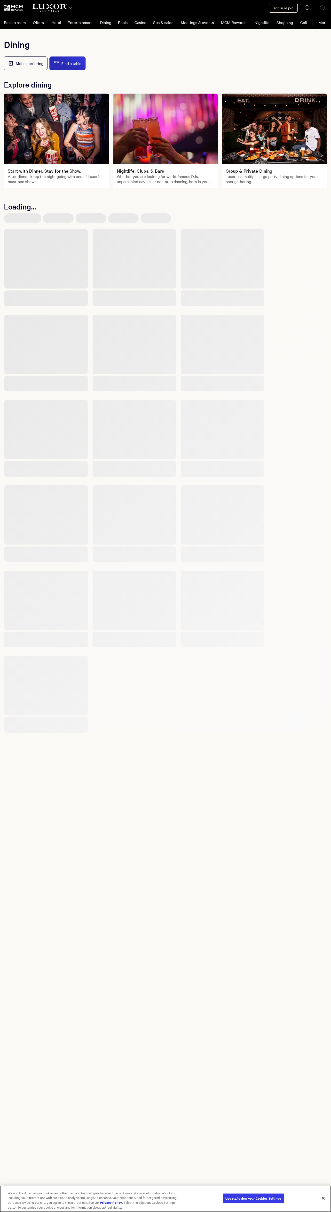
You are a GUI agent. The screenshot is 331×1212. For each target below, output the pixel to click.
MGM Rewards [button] (233, 22)
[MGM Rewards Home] (14, 8)
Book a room (15, 22)
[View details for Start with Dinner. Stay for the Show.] (56, 129)
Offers (38, 22)
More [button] (323, 22)
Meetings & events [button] (197, 22)
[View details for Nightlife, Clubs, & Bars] (165, 129)
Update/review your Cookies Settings (253, 1198)
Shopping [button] (284, 22)
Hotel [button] (56, 22)
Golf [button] (303, 22)
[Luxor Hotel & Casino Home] (49, 8)
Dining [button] (105, 22)
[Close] (323, 1198)
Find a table (71, 63)
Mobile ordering (29, 63)
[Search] (307, 8)
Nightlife (261, 22)
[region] (165, 1199)
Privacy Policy (111, 1202)
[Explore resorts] (70, 8)
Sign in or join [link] (283, 7)
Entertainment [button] (80, 22)
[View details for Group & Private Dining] (274, 129)
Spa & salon (163, 22)
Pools (123, 22)
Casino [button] (140, 22)
